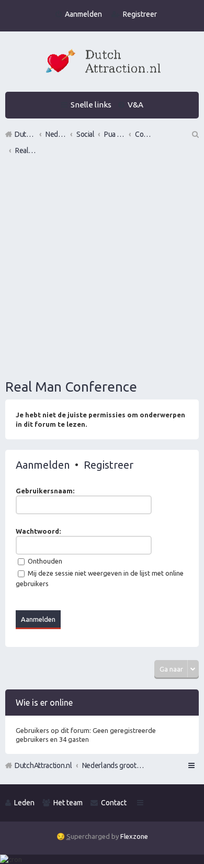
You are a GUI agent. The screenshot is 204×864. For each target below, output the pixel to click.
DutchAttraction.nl (43, 765)
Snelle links (91, 104)
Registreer (108, 465)
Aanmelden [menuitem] (83, 14)
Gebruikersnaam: (45, 490)
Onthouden (44, 561)
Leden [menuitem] (24, 802)
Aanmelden (43, 465)
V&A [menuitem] (135, 104)
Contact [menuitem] (114, 802)
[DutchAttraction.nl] (102, 62)
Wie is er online (44, 702)
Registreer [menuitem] (140, 14)
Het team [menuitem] (68, 802)
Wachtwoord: (38, 531)
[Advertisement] (102, 268)
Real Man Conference (71, 386)
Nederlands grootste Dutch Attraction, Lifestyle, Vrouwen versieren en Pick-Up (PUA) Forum (113, 765)
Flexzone (134, 836)
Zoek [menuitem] (194, 134)
